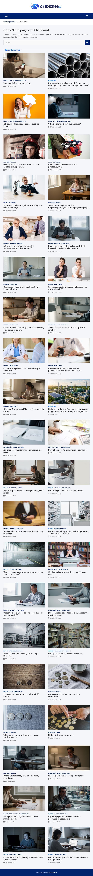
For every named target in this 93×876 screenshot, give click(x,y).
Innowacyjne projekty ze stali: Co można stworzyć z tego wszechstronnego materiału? (68, 84)
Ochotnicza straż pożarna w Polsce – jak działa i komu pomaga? (21, 166)
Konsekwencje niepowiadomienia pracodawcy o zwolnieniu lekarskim (64, 369)
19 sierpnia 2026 (10, 374)
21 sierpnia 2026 (10, 292)
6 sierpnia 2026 (55, 863)
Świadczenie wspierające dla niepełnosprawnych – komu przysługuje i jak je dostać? (68, 207)
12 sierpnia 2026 (10, 659)
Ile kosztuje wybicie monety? (61, 735)
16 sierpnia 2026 (55, 494)
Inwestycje (25, 814)
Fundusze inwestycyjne (11, 814)
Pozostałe (52, 80)
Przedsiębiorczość (15, 488)
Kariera (6, 243)
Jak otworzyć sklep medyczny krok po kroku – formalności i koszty (68, 532)
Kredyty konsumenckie (62, 447)
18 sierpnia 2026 (10, 414)
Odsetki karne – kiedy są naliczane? (64, 124)
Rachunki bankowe (63, 610)
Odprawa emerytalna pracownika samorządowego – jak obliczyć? (18, 247)
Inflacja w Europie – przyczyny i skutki (65, 654)
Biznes (5, 488)
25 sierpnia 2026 (10, 129)
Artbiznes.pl (53, 872)
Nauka (58, 732)
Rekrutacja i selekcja (61, 243)
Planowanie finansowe (62, 488)
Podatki (6, 80)
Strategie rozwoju (16, 651)
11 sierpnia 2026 (10, 700)
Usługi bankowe (18, 447)
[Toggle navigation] (6, 16)
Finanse (51, 488)
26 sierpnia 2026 (10, 86)
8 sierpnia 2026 (55, 779)
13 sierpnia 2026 (55, 618)
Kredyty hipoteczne (17, 610)
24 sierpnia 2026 (10, 170)
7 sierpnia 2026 (55, 822)
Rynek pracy (14, 284)
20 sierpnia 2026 (10, 333)
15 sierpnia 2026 (55, 537)
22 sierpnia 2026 (10, 251)
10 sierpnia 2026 (10, 740)
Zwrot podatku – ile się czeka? (17, 83)
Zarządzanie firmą (15, 569)
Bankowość (7, 447)
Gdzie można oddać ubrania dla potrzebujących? (62, 166)
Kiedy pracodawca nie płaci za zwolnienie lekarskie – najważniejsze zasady (67, 247)
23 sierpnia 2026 (10, 211)
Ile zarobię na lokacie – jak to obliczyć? (65, 491)
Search (87, 42)
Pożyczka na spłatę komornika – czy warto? (67, 450)
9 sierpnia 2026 (55, 738)
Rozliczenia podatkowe (18, 80)
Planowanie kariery (16, 243)
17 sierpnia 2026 (55, 453)
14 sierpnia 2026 (55, 577)
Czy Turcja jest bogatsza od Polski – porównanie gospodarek (64, 818)
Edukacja (6, 162)
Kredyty (51, 447)
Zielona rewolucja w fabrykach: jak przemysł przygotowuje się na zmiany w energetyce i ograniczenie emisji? (68, 411)
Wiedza (13, 162)
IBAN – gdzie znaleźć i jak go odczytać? (66, 776)
